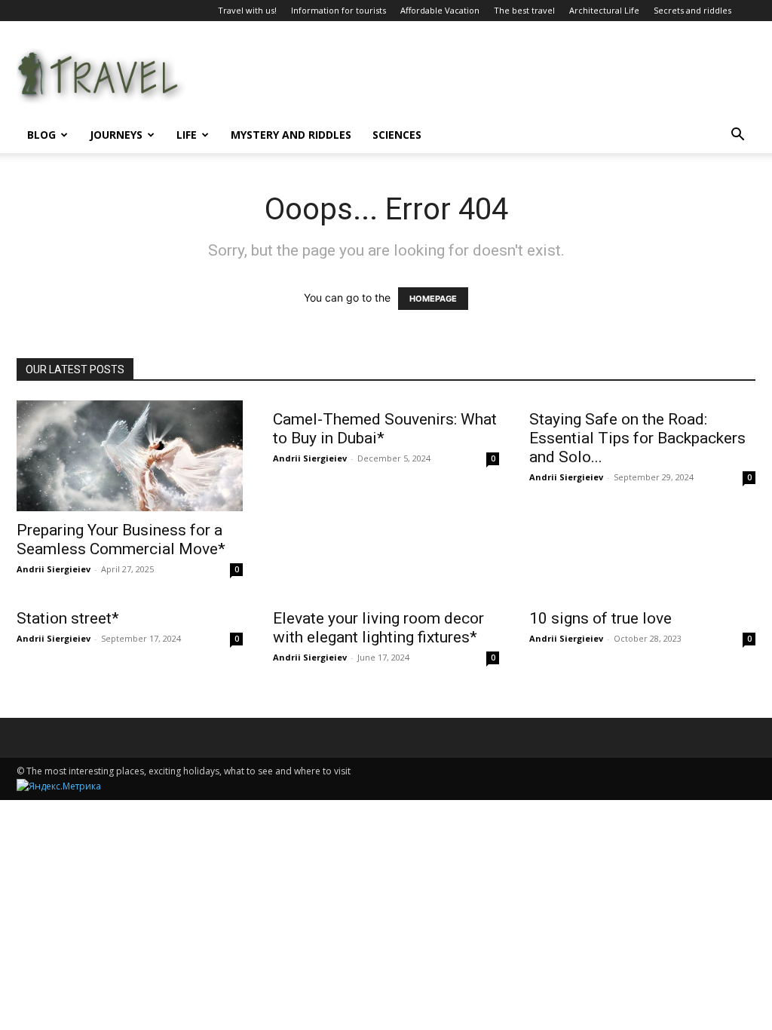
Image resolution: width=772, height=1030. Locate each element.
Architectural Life (604, 10)
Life (186, 134)
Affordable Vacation (439, 10)
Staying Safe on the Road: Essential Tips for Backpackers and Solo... (637, 438)
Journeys (116, 134)
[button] (737, 136)
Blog (41, 134)
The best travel (524, 10)
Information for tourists (338, 10)
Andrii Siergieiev (53, 569)
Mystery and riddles (291, 134)
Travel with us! (247, 10)
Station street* (68, 618)
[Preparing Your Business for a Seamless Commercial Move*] (130, 455)
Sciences (396, 134)
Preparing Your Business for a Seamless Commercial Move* (121, 539)
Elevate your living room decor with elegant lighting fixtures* (378, 627)
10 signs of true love (600, 618)
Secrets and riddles (692, 10)
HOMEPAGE (433, 298)
